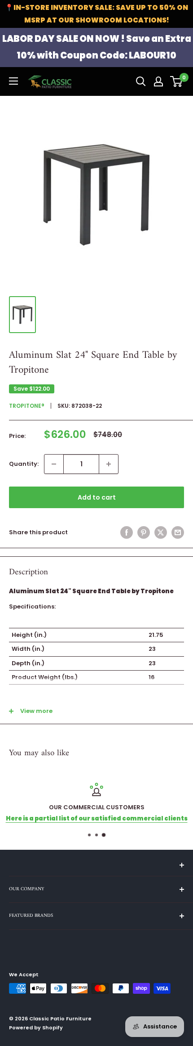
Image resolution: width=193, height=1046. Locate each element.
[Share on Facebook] (126, 532)
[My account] (158, 81)
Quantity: (24, 464)
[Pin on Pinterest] (143, 532)
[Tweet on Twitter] (160, 532)
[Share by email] (177, 532)
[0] (176, 81)
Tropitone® (26, 406)
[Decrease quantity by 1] (53, 464)
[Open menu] (13, 81)
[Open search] (141, 81)
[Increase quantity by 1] (108, 464)
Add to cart (97, 497)
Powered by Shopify (36, 1027)
